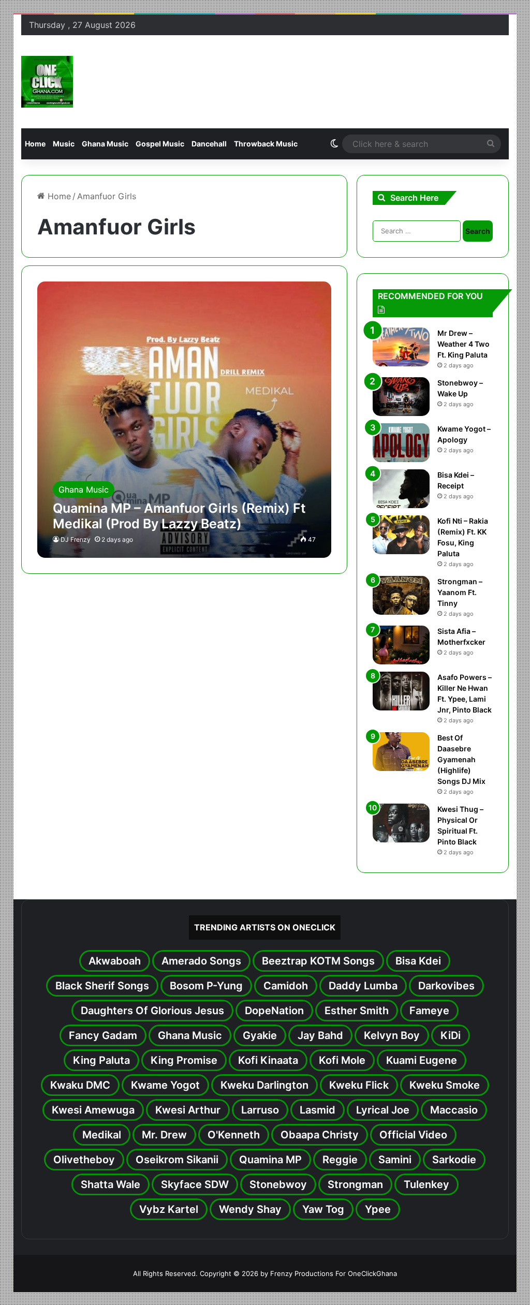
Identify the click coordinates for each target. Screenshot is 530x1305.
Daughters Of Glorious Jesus (152, 1010)
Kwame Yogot (165, 1085)
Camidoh (285, 986)
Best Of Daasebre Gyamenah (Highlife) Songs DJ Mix (461, 759)
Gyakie (260, 1035)
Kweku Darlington (264, 1085)
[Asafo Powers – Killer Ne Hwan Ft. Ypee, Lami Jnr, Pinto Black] (401, 691)
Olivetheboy (84, 1159)
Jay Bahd (320, 1035)
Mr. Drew (164, 1135)
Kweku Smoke (444, 1085)
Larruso (260, 1110)
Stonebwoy (278, 1184)
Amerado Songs (201, 961)
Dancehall (209, 143)
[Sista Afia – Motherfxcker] (401, 645)
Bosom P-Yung (206, 986)
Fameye (429, 1010)
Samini (394, 1159)
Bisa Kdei (418, 961)
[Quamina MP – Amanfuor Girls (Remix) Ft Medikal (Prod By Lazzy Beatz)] (184, 419)
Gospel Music (160, 143)
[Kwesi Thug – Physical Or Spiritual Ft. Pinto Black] (401, 823)
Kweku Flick (359, 1085)
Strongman (355, 1184)
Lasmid (317, 1110)
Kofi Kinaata (268, 1060)
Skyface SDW (195, 1184)
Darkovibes (446, 986)
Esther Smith (357, 1010)
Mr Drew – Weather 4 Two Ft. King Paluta (463, 344)
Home (35, 143)
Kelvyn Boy (392, 1035)
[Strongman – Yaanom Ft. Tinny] (401, 595)
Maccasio (454, 1110)
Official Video (413, 1135)
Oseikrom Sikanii (177, 1159)
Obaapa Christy (320, 1135)
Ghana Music (105, 143)
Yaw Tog (323, 1209)
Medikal (101, 1135)
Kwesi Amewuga (93, 1110)
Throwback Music (266, 143)
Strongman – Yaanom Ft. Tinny (459, 592)
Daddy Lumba (363, 986)
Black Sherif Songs (102, 986)
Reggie (340, 1159)
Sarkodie (454, 1159)
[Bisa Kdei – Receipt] (401, 488)
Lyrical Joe (382, 1110)
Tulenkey (426, 1184)
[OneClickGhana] (47, 82)
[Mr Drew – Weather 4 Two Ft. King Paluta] (401, 347)
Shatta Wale (110, 1184)
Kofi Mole (342, 1060)
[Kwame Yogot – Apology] (401, 442)
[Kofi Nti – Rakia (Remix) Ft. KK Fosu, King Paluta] (401, 534)
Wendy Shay (250, 1209)
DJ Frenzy (76, 539)
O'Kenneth (234, 1135)
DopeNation (274, 1010)
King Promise (184, 1060)
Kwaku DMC (80, 1085)
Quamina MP (270, 1159)
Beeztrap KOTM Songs (318, 961)
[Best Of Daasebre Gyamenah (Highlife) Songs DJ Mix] (401, 751)
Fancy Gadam (103, 1035)
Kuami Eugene (421, 1060)
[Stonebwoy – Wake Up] (401, 396)
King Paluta (101, 1060)
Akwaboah (115, 961)
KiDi (450, 1035)
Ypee (378, 1209)
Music (64, 143)
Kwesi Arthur (187, 1110)
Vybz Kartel (168, 1209)
